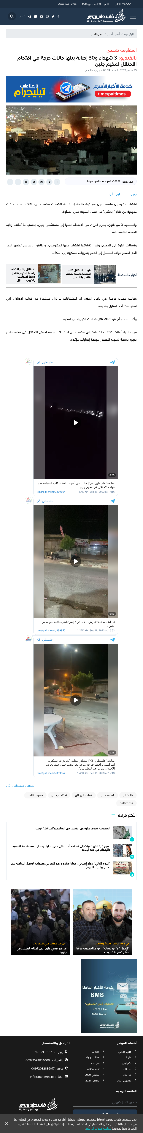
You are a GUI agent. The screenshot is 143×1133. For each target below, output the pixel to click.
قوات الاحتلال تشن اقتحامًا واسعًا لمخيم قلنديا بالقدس (78, 273)
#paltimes (126, 803)
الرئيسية (129, 34)
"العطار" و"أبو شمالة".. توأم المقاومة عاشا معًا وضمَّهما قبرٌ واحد (102, 950)
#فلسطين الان (83, 795)
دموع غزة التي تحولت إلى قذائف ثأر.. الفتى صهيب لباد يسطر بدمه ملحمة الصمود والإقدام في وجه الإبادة (61, 847)
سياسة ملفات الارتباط (98, 1128)
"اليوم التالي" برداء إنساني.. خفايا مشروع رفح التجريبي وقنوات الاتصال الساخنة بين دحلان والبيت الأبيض (60, 865)
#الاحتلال (128, 795)
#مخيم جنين (108, 795)
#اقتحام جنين (59, 795)
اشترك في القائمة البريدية (105, 1114)
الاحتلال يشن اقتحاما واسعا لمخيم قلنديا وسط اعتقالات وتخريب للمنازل (22, 274)
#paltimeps (35, 795)
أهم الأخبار (114, 34)
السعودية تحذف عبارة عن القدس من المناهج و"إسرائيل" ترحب (73, 828)
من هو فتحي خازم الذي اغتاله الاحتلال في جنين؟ (42, 950)
